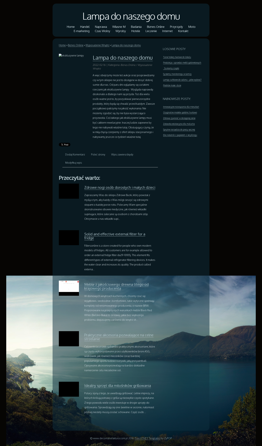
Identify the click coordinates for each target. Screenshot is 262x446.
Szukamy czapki (171, 68)
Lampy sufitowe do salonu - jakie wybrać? (182, 79)
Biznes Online (75, 45)
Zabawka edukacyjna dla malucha (179, 123)
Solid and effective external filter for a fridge (114, 236)
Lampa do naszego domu (131, 16)
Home (62, 45)
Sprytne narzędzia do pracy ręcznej (179, 129)
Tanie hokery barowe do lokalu (177, 57)
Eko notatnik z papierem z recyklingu (180, 135)
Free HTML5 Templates (147, 438)
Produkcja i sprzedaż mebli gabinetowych (182, 62)
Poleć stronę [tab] (98, 154)
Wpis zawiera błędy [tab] (122, 154)
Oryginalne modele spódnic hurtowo (180, 112)
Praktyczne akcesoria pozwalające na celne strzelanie (118, 337)
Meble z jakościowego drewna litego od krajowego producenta (116, 286)
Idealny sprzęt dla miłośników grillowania (117, 385)
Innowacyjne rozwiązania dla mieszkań (181, 106)
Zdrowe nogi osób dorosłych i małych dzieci (119, 187)
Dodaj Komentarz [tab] (75, 154)
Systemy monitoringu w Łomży (177, 74)
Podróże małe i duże (172, 85)
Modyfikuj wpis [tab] (73, 162)
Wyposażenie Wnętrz (97, 45)
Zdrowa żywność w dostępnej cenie (179, 118)
